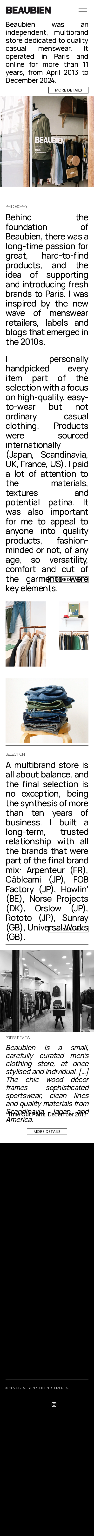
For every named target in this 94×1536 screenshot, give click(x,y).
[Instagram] (54, 1404)
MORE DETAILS (68, 90)
